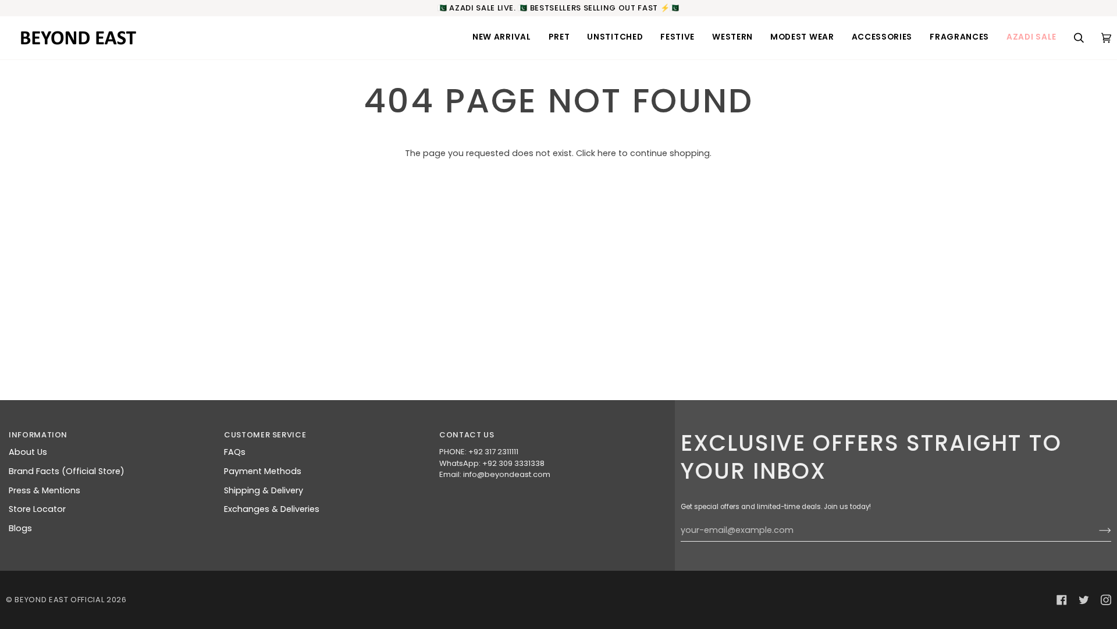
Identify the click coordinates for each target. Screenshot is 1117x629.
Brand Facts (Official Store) (66, 471)
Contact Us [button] (467, 434)
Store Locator (37, 509)
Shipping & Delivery (263, 490)
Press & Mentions (44, 490)
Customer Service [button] (265, 434)
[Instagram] (1106, 600)
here (606, 153)
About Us (28, 452)
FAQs (235, 452)
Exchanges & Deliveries (271, 509)
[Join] (1095, 530)
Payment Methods (262, 471)
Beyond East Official (59, 599)
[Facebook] (1061, 600)
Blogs (20, 528)
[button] (502, 37)
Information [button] (38, 434)
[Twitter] (1084, 600)
